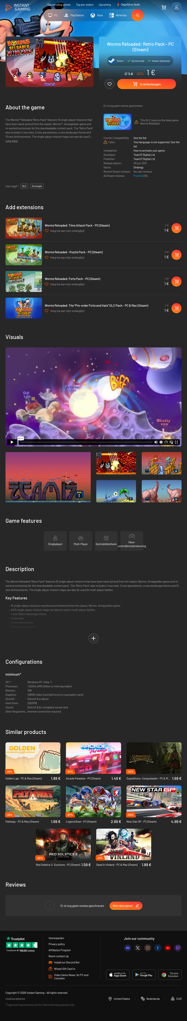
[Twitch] (178, 948)
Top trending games (58, 4)
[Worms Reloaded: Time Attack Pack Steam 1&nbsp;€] (23, 228)
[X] (137, 948)
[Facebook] (157, 948)
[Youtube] (167, 948)
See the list (139, 138)
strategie (37, 186)
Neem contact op (59, 956)
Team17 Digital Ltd (144, 154)
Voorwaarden (56, 938)
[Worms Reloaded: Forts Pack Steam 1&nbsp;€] (23, 281)
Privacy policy (57, 944)
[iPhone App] (117, 975)
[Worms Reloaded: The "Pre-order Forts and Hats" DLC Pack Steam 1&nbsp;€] (23, 308)
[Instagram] (147, 948)
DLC (24, 186)
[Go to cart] (163, 7)
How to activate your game (149, 150)
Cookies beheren (15, 998)
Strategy (138, 167)
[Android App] (144, 975)
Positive (138, 175)
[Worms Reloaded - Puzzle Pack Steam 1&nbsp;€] (23, 254)
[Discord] (127, 948)
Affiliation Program (60, 950)
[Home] (17, 7)
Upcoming (105, 4)
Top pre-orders (84, 4)
